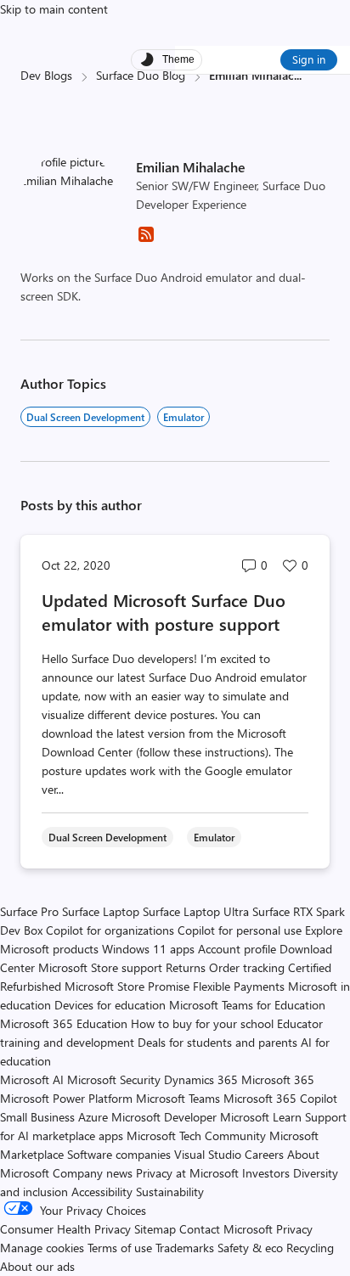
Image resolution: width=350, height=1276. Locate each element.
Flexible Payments (239, 986)
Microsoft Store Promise (127, 986)
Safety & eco (250, 1247)
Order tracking (247, 967)
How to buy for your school (202, 1023)
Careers (264, 1154)
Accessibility (102, 1191)
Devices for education (110, 1005)
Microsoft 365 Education (63, 1023)
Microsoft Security (114, 1079)
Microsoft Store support (100, 967)
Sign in (308, 59)
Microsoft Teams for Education (247, 1005)
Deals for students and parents (217, 1042)
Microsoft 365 (277, 1079)
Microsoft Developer (164, 1117)
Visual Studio (207, 1154)
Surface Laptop (100, 911)
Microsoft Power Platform (66, 1098)
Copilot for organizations (110, 930)
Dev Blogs (46, 75)
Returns (186, 967)
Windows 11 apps (148, 949)
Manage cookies (42, 1247)
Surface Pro (29, 911)
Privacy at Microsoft (187, 1173)
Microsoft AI (32, 1079)
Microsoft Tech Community (196, 1135)
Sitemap (155, 1229)
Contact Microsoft (226, 1229)
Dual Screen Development (85, 417)
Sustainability (170, 1191)
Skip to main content (54, 9)
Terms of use (120, 1247)
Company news (93, 1173)
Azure (93, 1117)
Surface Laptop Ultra (196, 911)
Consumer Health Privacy (65, 1229)
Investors (266, 1173)
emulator (183, 417)
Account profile (237, 949)
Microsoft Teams (178, 1098)
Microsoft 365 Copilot (280, 1098)
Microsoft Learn (261, 1117)
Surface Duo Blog (140, 75)
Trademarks (184, 1247)
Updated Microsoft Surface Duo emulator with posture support (163, 611)
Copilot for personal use (240, 930)
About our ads (37, 1266)
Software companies (119, 1154)
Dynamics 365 (201, 1079)
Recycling (310, 1247)
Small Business (37, 1117)
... (298, 75)
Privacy (294, 1229)
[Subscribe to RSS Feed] (146, 240)
